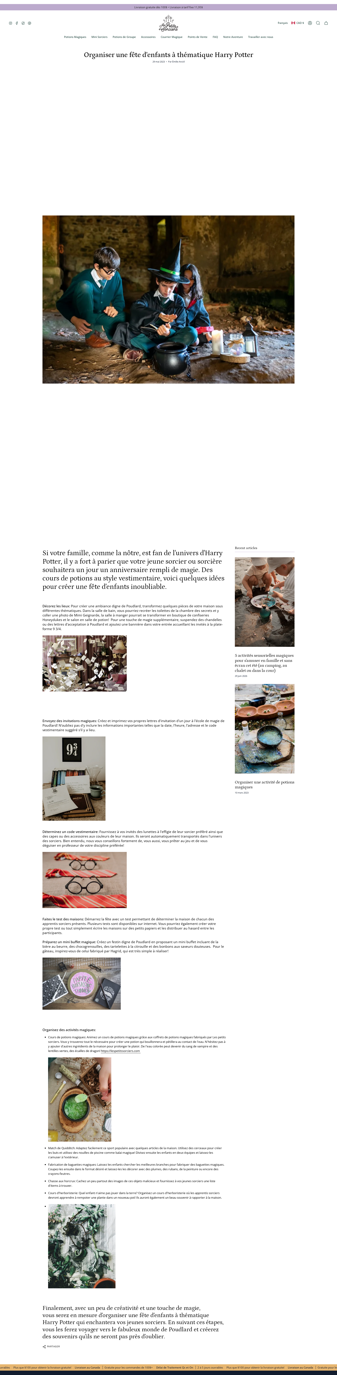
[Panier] (326, 23)
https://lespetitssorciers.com (121, 1051)
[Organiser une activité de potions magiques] (265, 728)
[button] (318, 23)
